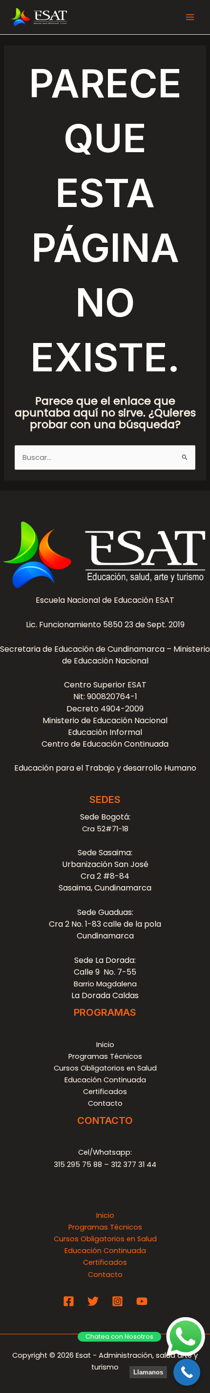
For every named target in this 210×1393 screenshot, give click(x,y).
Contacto (105, 1103)
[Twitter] (93, 1301)
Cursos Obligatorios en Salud (105, 1068)
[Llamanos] (186, 1372)
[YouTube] (141, 1301)
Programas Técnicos (105, 1056)
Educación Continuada (105, 1080)
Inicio (105, 1045)
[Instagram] (117, 1301)
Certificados (105, 1091)
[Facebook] (68, 1301)
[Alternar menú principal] (190, 17)
